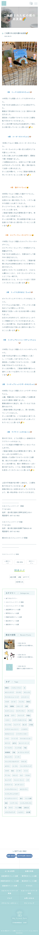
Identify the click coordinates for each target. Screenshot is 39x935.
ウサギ (7, 771)
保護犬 (7, 688)
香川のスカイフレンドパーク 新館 (14, 537)
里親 (30, 720)
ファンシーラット (19, 780)
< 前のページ (7, 562)
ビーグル (15, 766)
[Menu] (35, 3)
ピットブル (8, 724)
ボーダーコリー (19, 784)
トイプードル (14, 803)
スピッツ (15, 775)
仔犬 (6, 706)
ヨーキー (13, 702)
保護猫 (12, 706)
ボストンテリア (9, 692)
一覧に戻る (19, 562)
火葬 (26, 706)
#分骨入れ (19, 582)
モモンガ (23, 761)
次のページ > (32, 562)
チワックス (27, 692)
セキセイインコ (9, 734)
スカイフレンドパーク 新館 (10, 554)
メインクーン (25, 697)
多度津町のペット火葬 (13, 609)
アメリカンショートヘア (12, 697)
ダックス (30, 711)
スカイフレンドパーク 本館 (15, 606)
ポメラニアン (24, 789)
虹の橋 (28, 812)
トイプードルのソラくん (19, 720)
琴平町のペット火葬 (12, 613)
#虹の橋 (13, 577)
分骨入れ (26, 807)
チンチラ (18, 692)
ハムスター (21, 812)
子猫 (25, 748)
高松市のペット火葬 (12, 624)
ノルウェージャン (16, 688)
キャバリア (8, 780)
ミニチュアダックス (25, 803)
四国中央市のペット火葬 (14, 617)
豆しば (24, 724)
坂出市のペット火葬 (12, 621)
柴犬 (12, 771)
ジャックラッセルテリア (12, 761)
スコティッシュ (9, 711)
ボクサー (7, 766)
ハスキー (7, 720)
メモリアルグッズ (10, 812)
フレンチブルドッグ (25, 766)
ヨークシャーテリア (23, 752)
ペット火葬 (28, 798)
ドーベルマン (8, 748)
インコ (26, 771)
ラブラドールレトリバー (12, 729)
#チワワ (26, 577)
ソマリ (7, 738)
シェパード (17, 724)
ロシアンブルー (20, 711)
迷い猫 (7, 715)
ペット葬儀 (18, 807)
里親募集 (7, 752)
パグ (27, 780)
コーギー (18, 771)
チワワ (11, 807)
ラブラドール (8, 784)
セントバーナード (24, 743)
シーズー (17, 757)
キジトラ (7, 743)
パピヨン (27, 775)
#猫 (19, 577)
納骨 (6, 803)
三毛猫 (31, 724)
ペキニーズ (19, 706)
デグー (13, 715)
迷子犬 (14, 743)
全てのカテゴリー (11, 598)
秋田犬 (28, 702)
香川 (21, 798)
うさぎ (7, 702)
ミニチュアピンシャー (11, 789)
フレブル (21, 702)
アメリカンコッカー (25, 738)
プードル (7, 775)
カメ (21, 775)
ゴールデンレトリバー (11, 798)
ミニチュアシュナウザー (12, 794)
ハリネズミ (24, 729)
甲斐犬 (28, 715)
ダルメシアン (8, 757)
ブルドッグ (21, 715)
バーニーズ (14, 738)
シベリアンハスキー (22, 734)
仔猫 (14, 752)
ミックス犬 (18, 748)
